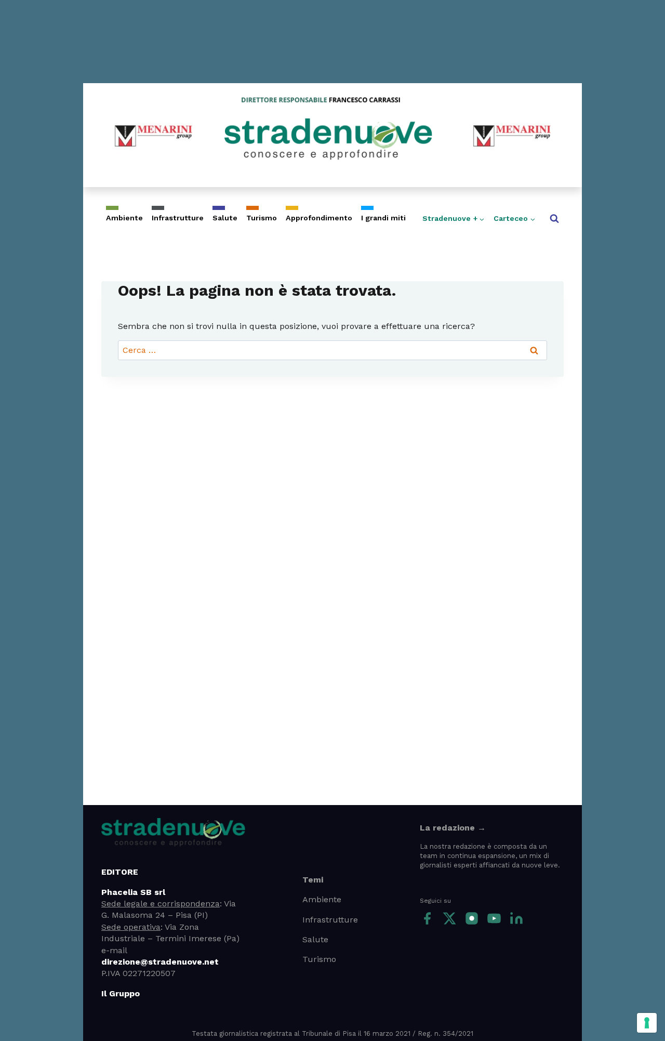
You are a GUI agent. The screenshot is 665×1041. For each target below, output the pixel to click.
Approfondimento (319, 218)
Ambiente (124, 218)
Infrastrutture (178, 218)
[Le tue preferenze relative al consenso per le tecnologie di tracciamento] (647, 1023)
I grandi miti (383, 218)
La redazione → (453, 828)
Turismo (261, 218)
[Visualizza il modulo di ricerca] (554, 218)
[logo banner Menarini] (153, 135)
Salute (224, 218)
